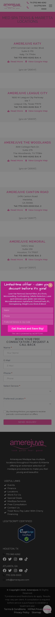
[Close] (50, 285)
